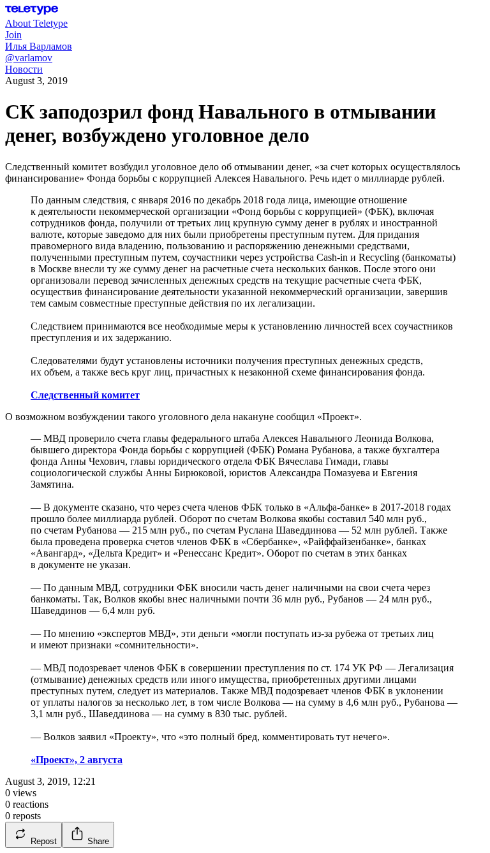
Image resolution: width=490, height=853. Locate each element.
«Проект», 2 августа (76, 759)
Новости (24, 69)
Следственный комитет (85, 395)
